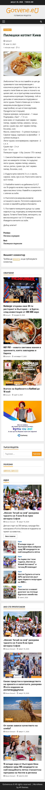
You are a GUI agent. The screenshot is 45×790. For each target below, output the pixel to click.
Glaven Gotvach (10, 522)
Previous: (11, 234)
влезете (16, 259)
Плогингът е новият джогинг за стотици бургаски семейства (9, 592)
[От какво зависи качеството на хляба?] (22, 709)
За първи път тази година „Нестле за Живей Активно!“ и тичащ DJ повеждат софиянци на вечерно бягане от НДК (9, 562)
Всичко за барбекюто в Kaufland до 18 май (21, 390)
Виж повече (11, 536)
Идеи (8, 300)
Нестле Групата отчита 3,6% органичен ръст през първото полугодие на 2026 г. (9, 577)
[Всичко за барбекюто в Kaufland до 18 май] (22, 372)
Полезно (9, 675)
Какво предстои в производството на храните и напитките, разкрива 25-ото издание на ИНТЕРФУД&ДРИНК (22, 685)
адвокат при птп (10, 470)
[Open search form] (41, 21)
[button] (3, 21)
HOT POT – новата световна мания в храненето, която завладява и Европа (22, 350)
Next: (12, 242)
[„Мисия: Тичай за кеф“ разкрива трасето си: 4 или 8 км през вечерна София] (22, 497)
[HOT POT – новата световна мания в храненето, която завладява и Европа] (22, 331)
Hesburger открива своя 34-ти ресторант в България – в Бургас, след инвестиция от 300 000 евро (21, 308)
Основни (7, 30)
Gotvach (9, 41)
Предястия (18, 382)
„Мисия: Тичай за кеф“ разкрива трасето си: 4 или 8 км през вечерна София (21, 515)
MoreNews (38, 784)
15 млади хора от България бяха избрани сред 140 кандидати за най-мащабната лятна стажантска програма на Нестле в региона (9, 547)
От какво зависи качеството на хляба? (20, 727)
